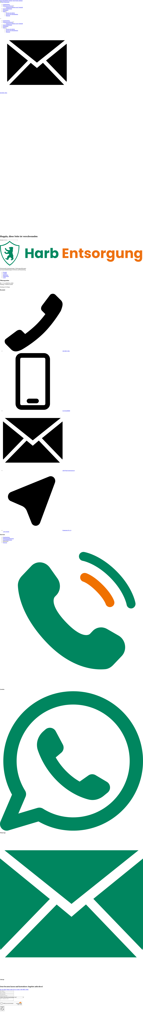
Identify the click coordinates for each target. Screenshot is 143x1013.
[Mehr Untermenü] (6, 11)
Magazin (8, 15)
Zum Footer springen (18, 0)
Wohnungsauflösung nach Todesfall (14, 7)
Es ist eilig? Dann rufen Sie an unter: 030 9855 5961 (14, 989)
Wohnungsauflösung (8, 6)
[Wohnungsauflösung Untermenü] (13, 6)
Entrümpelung (6, 4)
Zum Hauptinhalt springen (6, 0)
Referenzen (5, 10)
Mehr (4, 11)
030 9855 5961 (3, 92)
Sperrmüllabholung (7, 8)
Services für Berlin (10, 13)
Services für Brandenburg (12, 14)
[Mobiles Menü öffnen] (0, 18)
